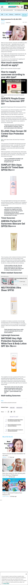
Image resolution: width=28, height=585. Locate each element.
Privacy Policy (6, 583)
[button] (26, 7)
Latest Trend (5, 496)
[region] (14, 578)
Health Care (17, 14)
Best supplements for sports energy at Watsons (14, 425)
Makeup (11, 14)
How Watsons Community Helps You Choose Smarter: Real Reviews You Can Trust (15, 420)
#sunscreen (19, 407)
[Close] (26, 574)
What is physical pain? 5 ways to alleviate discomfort (15, 430)
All (2, 14)
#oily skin (12, 407)
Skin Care (24, 14)
